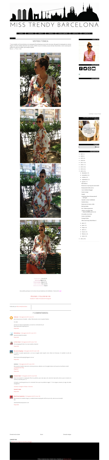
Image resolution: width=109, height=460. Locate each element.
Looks (21, 33)
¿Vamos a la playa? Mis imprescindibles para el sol (88, 211)
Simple (83, 194)
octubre (84, 177)
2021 (82, 154)
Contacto (87, 33)
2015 (82, 167)
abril (83, 229)
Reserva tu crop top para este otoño (90, 185)
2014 (82, 169)
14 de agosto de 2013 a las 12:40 (31, 351)
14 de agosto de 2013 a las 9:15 (26, 317)
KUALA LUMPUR (63, 33)
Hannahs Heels (17, 376)
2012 (82, 238)
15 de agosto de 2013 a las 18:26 (29, 376)
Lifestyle (75, 33)
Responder (16, 328)
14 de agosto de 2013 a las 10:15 (28, 333)
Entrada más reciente (15, 434)
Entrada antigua (67, 434)
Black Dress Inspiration (19, 396)
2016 (82, 164)
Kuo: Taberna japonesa (87, 208)
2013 (82, 171)
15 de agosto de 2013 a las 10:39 (26, 364)
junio (83, 225)
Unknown (16, 317)
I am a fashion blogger (87, 190)
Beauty (41, 33)
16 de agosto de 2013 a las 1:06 (32, 396)
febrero (84, 234)
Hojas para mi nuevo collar (87, 204)
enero (83, 236)
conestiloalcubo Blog (19, 367)
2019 (82, 158)
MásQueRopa (17, 333)
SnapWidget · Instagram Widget (95, 113)
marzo (83, 231)
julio (83, 223)
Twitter (25, 386)
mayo (83, 227)
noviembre (84, 175)
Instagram (21, 386)
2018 (82, 160)
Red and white (84, 206)
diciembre (84, 173)
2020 (82, 156)
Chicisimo (30, 386)
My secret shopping (18, 351)
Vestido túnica (84, 202)
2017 (82, 162)
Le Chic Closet (17, 342)
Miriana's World (67, 459)
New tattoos (84, 183)
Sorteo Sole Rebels (86, 216)
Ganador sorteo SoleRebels (88, 200)
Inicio (41, 434)
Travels (50, 33)
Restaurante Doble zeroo (87, 187)
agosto (84, 181)
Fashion (30, 33)
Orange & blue (85, 218)
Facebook (16, 386)
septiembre (85, 179)
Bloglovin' (16, 369)
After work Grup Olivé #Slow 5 (88, 220)
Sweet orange (84, 192)
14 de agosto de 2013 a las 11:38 (29, 342)
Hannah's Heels (17, 389)
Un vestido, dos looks (86, 214)
